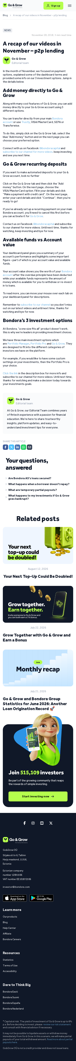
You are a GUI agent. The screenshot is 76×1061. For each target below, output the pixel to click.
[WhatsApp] (23, 447)
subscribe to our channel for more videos (28, 151)
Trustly (25, 122)
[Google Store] (41, 898)
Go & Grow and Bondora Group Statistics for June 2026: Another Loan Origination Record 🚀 (35, 703)
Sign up (55, 5)
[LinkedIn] (17, 447)
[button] (38, 479)
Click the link (10, 373)
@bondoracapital (49, 148)
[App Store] (15, 898)
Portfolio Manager (18, 343)
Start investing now (35, 796)
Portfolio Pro (38, 343)
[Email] (29, 447)
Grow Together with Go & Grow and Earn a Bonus (37, 637)
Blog (5, 15)
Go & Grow (36, 216)
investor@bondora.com (16, 886)
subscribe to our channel (35, 304)
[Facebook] (5, 447)
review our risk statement (57, 1024)
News (7, 30)
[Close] (69, 6)
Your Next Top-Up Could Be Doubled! (38, 576)
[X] (11, 447)
